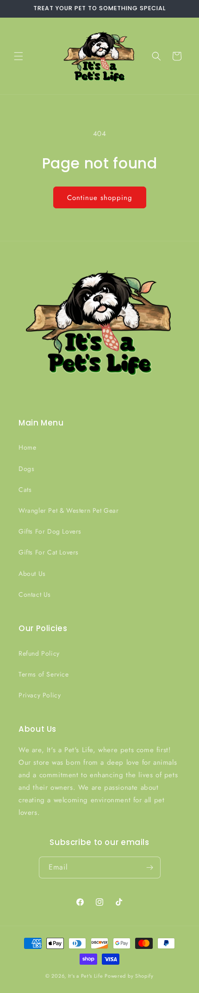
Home (27, 447)
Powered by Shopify (129, 976)
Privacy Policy (40, 695)
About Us (32, 573)
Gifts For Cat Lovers (49, 552)
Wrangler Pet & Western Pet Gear (69, 510)
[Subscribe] (150, 867)
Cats (25, 489)
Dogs (26, 468)
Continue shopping (99, 198)
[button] (18, 56)
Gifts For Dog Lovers (50, 531)
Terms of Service (44, 674)
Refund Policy (39, 653)
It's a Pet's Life (85, 976)
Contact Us (35, 594)
